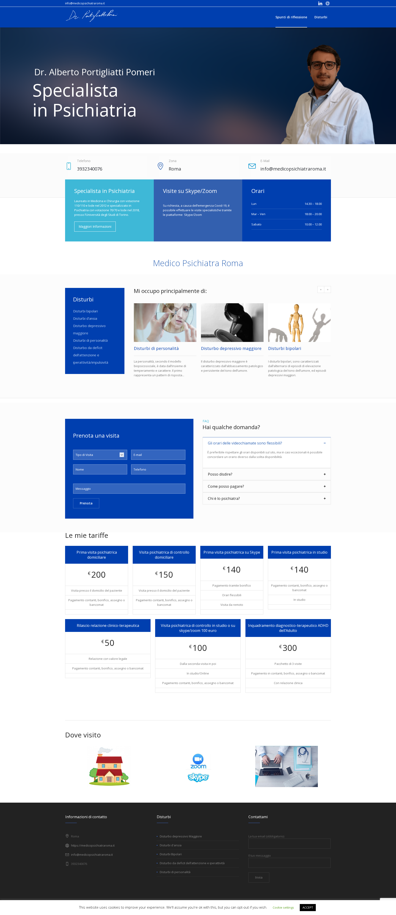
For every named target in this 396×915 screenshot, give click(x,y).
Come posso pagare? (226, 490)
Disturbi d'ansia (171, 850)
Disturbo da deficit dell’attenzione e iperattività (192, 868)
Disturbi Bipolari (171, 859)
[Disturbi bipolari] (232, 322)
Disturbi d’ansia (85, 318)
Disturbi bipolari (85, 311)
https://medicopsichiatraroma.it (93, 850)
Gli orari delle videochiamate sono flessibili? (245, 447)
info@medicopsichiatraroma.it (85, 3)
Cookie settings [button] (283, 907)
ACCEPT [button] (307, 907)
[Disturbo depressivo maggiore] (165, 322)
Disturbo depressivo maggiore (164, 348)
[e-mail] (327, 3)
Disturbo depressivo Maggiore (181, 841)
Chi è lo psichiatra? (224, 503)
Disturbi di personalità (90, 340)
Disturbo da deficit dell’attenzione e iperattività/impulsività (90, 355)
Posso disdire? (220, 478)
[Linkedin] (320, 3)
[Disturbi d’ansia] (299, 322)
